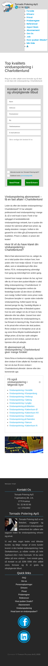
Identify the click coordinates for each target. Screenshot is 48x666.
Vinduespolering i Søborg (20, 400)
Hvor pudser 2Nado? (37, 40)
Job (29, 36)
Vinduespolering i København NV (24, 413)
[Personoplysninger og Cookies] (27, 46)
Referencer (32, 23)
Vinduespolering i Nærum (20, 422)
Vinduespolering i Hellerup (21, 397)
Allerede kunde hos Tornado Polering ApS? (24, 172)
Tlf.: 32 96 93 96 (24, 505)
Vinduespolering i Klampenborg (23, 393)
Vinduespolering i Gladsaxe (21, 416)
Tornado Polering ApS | (29, 654)
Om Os (30, 33)
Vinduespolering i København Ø (23, 409)
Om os (24, 581)
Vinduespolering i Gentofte (21, 390)
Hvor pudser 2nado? (24, 601)
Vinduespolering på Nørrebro (22, 419)
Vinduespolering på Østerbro (21, 406)
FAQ (24, 578)
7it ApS (14, 483)
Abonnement (33, 30)
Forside (30, 11)
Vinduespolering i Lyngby (20, 403)
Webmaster (8, 483)
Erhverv (30, 14)
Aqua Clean (32, 27)
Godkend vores (21, 176)
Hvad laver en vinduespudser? (24, 611)
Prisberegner (33, 20)
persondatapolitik (26, 176)
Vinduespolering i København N (23, 426)
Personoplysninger (24, 584)
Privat (30, 17)
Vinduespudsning (24, 608)
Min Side (31, 43)
